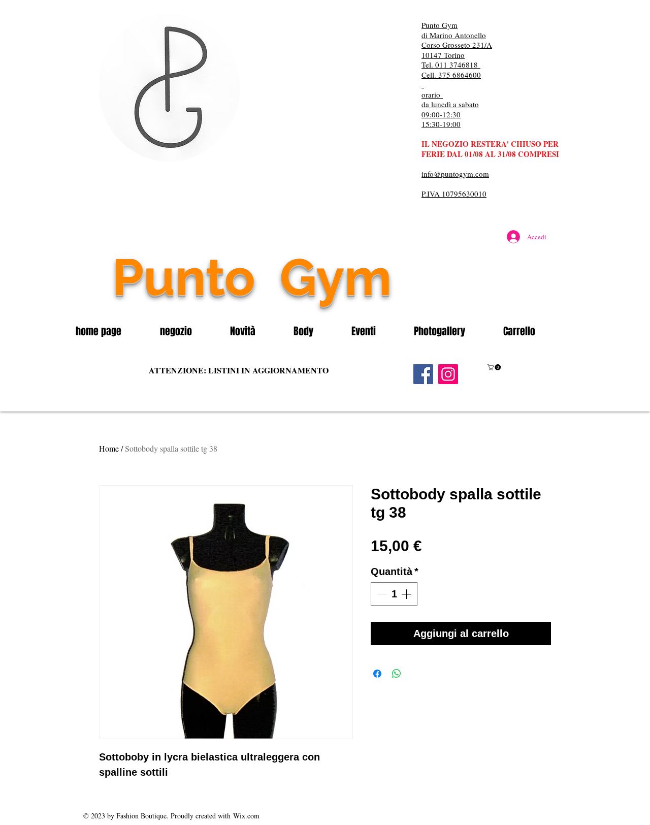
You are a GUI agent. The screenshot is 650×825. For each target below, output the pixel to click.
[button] (187, 331)
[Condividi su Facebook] (377, 674)
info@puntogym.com (455, 174)
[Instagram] (448, 374)
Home (109, 448)
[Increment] (407, 594)
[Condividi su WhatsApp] (397, 674)
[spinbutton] (394, 594)
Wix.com (246, 815)
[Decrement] (380, 594)
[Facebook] (423, 374)
